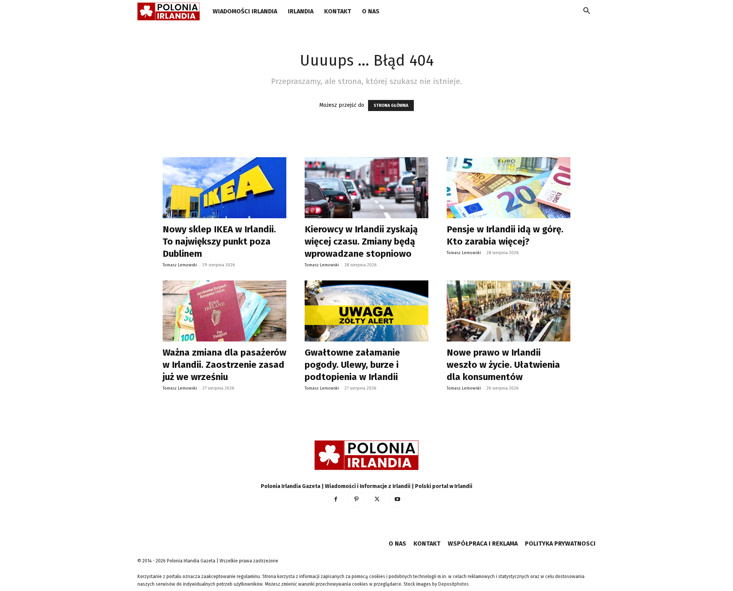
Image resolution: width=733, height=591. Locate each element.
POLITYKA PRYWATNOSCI (560, 543)
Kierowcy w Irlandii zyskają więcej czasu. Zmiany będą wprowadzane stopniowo (361, 241)
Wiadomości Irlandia (245, 11)
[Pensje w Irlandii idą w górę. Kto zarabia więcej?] (508, 187)
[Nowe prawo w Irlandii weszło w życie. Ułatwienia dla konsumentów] (508, 310)
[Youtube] (397, 499)
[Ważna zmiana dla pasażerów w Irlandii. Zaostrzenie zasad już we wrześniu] (224, 310)
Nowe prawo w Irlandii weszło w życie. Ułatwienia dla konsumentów (503, 364)
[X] (376, 499)
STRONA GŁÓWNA (391, 105)
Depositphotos (453, 584)
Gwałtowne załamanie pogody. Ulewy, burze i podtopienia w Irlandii (352, 364)
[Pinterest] (356, 499)
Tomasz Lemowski (180, 264)
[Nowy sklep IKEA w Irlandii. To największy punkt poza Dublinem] (224, 187)
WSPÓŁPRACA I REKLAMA (483, 543)
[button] (586, 12)
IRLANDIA (300, 11)
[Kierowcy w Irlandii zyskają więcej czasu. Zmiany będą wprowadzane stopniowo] (366, 187)
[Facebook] (335, 499)
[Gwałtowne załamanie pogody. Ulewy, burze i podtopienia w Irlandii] (366, 310)
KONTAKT (337, 11)
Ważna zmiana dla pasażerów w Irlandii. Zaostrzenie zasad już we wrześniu (224, 364)
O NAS (370, 11)
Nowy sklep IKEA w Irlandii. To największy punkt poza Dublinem (219, 241)
